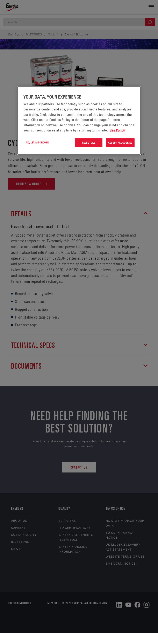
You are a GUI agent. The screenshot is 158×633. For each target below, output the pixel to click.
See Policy (117, 130)
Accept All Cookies (120, 142)
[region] (79, 120)
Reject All (88, 142)
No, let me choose (37, 142)
